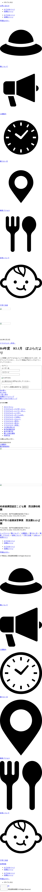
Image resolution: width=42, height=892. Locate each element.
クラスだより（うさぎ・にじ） (15, 409)
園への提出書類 (9, 433)
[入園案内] (21, 110)
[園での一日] (21, 158)
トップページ (4, 533)
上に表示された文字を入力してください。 (16, 381)
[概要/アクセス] (21, 207)
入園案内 (3, 114)
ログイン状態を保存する (12, 387)
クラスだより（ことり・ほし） (15, 411)
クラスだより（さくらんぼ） (14, 415)
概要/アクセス (5, 210)
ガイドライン (8, 407)
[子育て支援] (21, 302)
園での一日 (4, 161)
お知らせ (37, 535)
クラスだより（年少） (12, 423)
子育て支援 (4, 305)
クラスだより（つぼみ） (12, 417)
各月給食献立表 (9, 429)
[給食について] (21, 254)
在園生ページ (8, 11)
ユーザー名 (5, 368)
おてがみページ (9, 9)
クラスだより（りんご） (12, 419)
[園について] (21, 63)
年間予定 (7, 435)
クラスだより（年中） (12, 421)
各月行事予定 (8, 431)
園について (4, 66)
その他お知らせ (9, 427)
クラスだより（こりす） (12, 413)
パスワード (5, 372)
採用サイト (4, 537)
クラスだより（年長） (8, 343)
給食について (4, 258)
